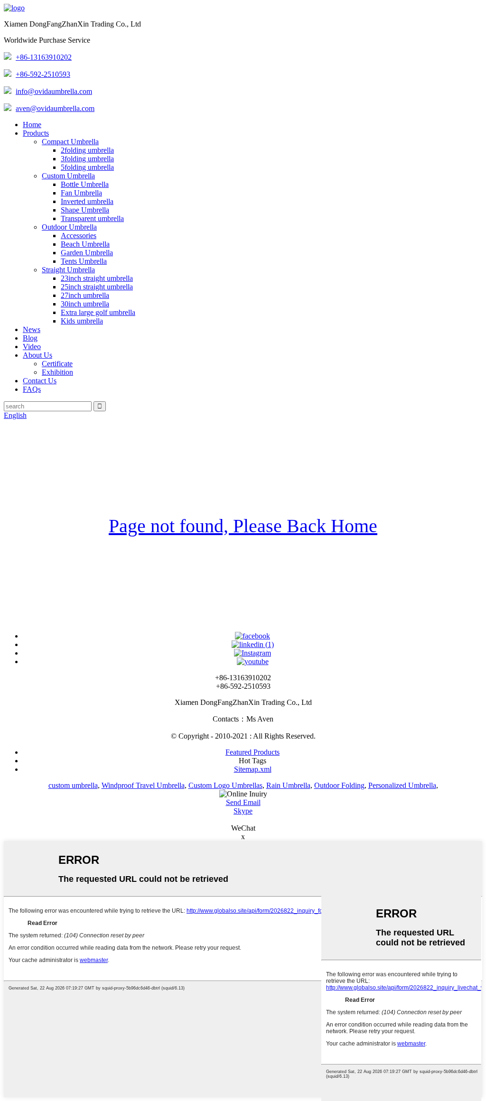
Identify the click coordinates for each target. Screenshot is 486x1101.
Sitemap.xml (252, 769)
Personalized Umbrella (402, 785)
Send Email (243, 802)
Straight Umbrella (68, 270)
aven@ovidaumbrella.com (55, 108)
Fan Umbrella (81, 193)
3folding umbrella (87, 159)
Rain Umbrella (288, 785)
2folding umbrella (87, 150)
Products (36, 133)
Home (32, 124)
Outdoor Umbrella (69, 227)
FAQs (32, 389)
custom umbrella (73, 785)
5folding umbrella (87, 167)
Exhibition (57, 372)
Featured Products (252, 752)
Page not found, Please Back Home (243, 526)
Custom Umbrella (68, 176)
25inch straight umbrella (97, 287)
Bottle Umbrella (85, 184)
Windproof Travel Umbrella (143, 785)
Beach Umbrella (85, 244)
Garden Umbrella (87, 253)
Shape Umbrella (85, 210)
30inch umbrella (85, 304)
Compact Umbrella (70, 142)
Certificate (57, 364)
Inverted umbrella (87, 201)
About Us (37, 355)
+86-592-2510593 (43, 74)
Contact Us (39, 381)
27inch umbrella (85, 295)
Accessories (78, 235)
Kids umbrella (82, 321)
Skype (243, 811)
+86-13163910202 (44, 57)
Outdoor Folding (339, 785)
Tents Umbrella (84, 261)
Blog (30, 338)
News (31, 329)
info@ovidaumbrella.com (54, 91)
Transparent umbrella (92, 218)
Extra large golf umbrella (98, 312)
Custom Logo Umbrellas (225, 785)
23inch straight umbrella (97, 278)
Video (32, 346)
